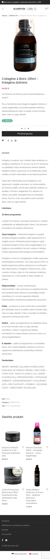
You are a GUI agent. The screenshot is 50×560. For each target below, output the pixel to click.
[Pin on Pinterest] (16, 141)
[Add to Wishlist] (4, 140)
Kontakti (5, 530)
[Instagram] (6, 540)
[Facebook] (2, 540)
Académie (5, 521)
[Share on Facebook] (8, 141)
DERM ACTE (13, 16)
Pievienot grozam (25, 134)
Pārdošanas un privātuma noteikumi (15, 525)
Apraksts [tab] (5, 153)
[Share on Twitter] (12, 141)
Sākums (4, 16)
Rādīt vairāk (5, 462)
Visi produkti (6, 534)
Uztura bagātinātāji (13, 406)
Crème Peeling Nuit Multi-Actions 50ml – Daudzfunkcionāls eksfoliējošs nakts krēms (10, 495)
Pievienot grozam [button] (7, 459)
